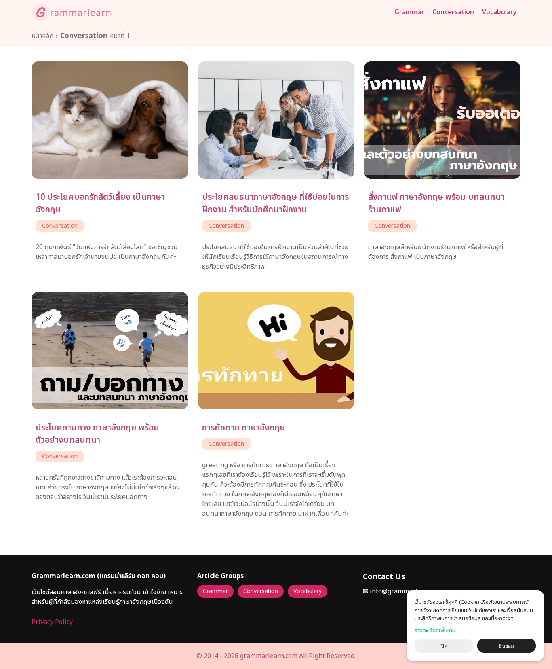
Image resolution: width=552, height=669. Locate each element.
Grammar (409, 12)
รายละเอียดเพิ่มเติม (435, 631)
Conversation (453, 12)
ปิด (444, 646)
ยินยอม (506, 646)
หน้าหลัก (42, 36)
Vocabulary (499, 12)
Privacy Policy (52, 622)
